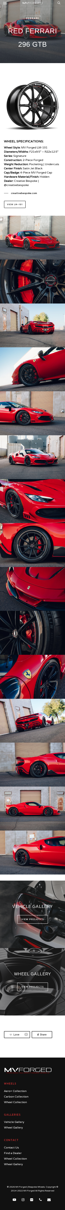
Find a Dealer (13, 1153)
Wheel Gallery (13, 1127)
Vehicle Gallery (14, 1122)
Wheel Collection (15, 1102)
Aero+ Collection (15, 1091)
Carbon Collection (16, 1096)
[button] (5, 3)
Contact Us (11, 1147)
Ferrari (32, 18)
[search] (58, 3)
